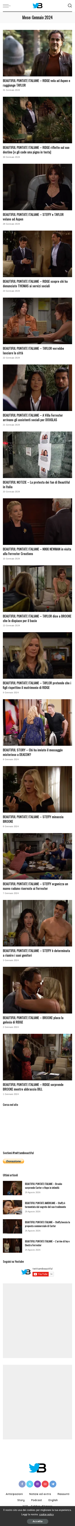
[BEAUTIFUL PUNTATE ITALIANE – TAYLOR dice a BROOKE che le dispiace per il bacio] (37, 588)
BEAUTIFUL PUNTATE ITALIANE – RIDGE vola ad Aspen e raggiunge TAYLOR (36, 83)
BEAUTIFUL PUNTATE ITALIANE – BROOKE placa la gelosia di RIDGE (33, 1020)
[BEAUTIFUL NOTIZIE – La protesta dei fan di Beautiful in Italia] (37, 454)
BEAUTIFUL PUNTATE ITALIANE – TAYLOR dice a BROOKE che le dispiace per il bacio (37, 618)
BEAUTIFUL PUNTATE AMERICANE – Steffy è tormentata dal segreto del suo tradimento (45, 1205)
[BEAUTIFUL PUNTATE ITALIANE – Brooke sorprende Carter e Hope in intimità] (12, 1188)
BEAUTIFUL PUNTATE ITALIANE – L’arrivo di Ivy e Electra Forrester (47, 1243)
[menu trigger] (7, 5)
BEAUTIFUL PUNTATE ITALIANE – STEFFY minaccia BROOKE (33, 819)
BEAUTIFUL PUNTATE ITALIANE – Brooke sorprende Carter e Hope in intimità (43, 1186)
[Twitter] (29, 1484)
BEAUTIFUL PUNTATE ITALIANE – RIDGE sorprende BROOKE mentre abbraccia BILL (33, 1086)
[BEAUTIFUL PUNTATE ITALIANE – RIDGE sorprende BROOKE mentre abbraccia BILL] (37, 1057)
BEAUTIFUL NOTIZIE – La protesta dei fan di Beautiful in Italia (36, 484)
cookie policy (46, 1514)
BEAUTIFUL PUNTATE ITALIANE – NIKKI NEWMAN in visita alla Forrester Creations (37, 551)
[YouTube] (45, 1484)
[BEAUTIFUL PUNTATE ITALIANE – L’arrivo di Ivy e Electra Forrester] (12, 1245)
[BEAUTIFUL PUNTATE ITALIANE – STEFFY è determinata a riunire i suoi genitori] (37, 923)
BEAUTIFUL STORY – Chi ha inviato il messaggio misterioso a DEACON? (33, 752)
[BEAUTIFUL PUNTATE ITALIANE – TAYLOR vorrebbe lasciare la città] (37, 321)
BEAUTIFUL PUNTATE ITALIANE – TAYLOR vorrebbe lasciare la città (33, 350)
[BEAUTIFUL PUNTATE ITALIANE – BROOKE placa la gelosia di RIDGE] (37, 990)
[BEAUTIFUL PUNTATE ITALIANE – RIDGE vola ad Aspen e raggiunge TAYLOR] (37, 53)
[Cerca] (70, 5)
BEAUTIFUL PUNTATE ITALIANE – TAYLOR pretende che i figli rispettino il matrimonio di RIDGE (37, 685)
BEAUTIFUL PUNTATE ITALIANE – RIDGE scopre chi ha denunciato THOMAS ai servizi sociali (35, 283)
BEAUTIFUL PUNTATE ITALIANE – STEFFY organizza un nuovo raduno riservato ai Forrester (35, 886)
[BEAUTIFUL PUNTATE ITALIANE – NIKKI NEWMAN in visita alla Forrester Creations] (37, 521)
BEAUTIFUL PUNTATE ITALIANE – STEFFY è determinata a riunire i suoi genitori (36, 953)
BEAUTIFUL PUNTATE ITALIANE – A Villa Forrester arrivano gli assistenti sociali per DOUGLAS (33, 417)
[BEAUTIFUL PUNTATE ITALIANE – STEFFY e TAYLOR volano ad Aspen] (37, 187)
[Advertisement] (37, 1320)
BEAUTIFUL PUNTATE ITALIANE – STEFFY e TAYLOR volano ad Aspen (33, 216)
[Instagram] (37, 1484)
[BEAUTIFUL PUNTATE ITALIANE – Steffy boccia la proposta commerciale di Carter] (12, 1226)
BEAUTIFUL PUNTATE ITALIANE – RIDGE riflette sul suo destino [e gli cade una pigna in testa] (36, 149)
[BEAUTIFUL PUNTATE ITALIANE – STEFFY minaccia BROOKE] (37, 789)
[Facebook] (22, 1484)
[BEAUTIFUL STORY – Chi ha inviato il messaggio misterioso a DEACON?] (37, 722)
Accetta (37, 1521)
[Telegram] (52, 1484)
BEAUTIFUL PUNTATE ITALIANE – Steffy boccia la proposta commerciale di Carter (47, 1224)
